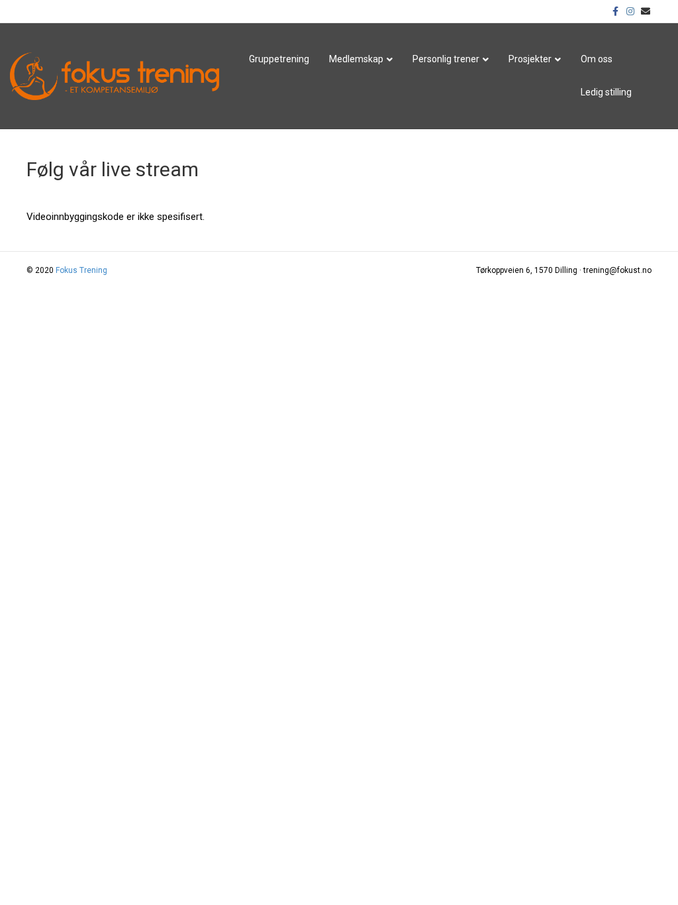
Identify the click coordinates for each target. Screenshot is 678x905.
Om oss (596, 59)
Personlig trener (445, 59)
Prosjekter (530, 59)
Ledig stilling (606, 92)
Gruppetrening (279, 59)
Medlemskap (356, 59)
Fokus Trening (81, 270)
